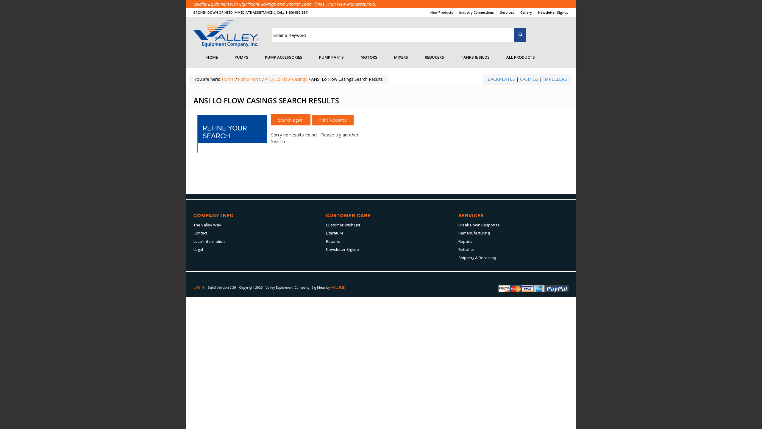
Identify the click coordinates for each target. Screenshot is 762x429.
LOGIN (199, 287)
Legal (198, 249)
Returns (333, 241)
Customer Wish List (343, 225)
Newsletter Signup (553, 12)
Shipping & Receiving (477, 257)
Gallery (526, 12)
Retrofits (466, 249)
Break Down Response (479, 225)
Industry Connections (476, 12)
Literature (334, 233)
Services (507, 12)
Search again (291, 120)
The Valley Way (207, 225)
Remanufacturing (474, 233)
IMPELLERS (555, 79)
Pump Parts (249, 79)
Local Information (209, 241)
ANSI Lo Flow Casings (286, 79)
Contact (200, 233)
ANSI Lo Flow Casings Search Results (266, 100)
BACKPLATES (501, 79)
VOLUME (338, 287)
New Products (441, 12)
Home (228, 79)
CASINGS (529, 79)
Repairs (465, 241)
